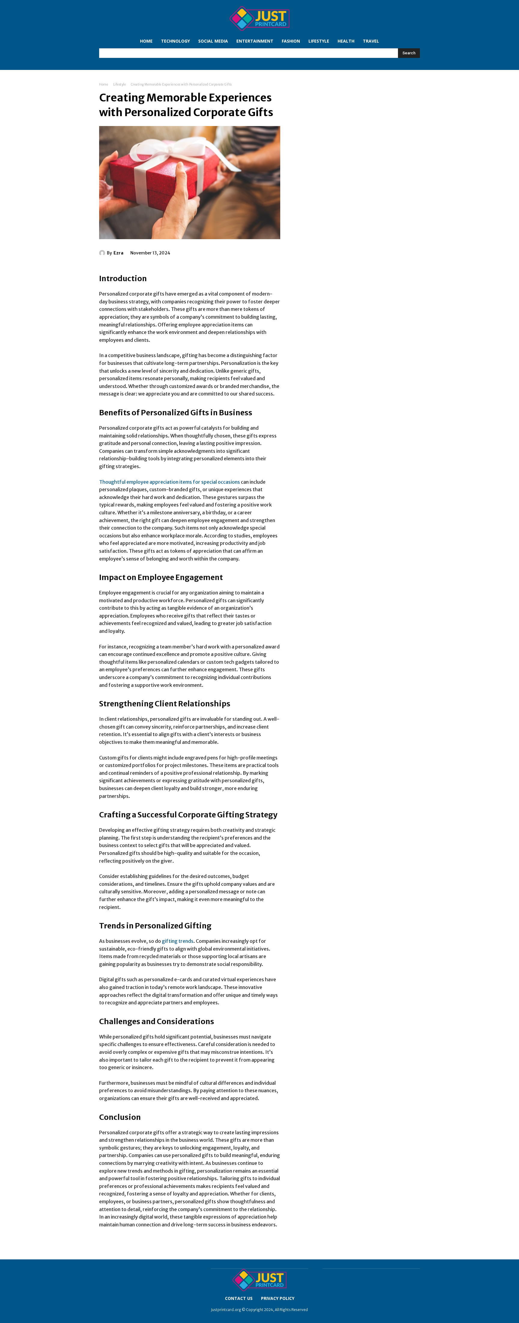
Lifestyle (119, 84)
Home (103, 84)
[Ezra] (103, 253)
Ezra (118, 253)
